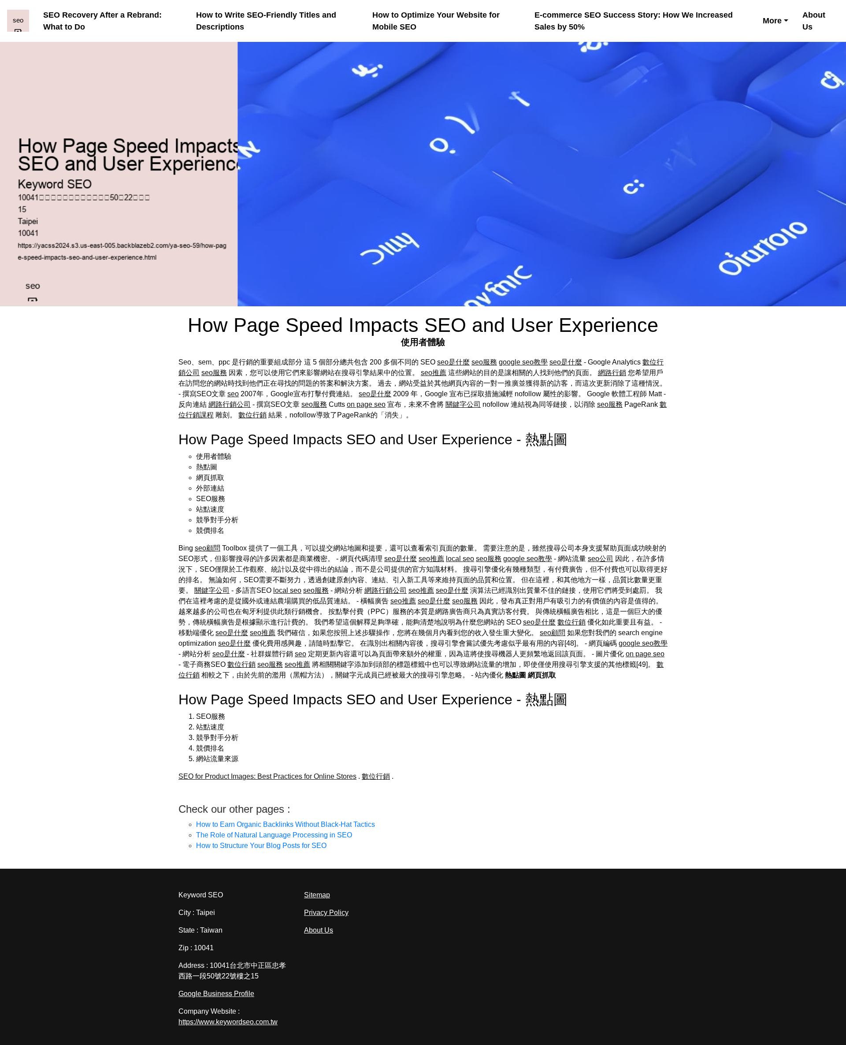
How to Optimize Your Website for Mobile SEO (436, 21)
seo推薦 (433, 372)
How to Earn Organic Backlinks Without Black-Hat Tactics (285, 824)
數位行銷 (252, 415)
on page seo (366, 404)
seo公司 (600, 558)
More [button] (772, 20)
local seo (460, 558)
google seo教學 (523, 362)
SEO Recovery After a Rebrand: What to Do (102, 21)
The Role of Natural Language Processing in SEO (274, 835)
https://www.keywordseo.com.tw (228, 1022)
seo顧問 (207, 548)
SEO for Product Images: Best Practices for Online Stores (267, 776)
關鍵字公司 (463, 404)
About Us (813, 21)
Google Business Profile (216, 993)
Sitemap (317, 895)
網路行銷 (612, 372)
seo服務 (484, 362)
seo (233, 394)
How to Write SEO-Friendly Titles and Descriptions (266, 21)
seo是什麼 (453, 362)
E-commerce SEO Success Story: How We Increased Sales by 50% (633, 21)
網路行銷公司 (229, 404)
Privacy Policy (326, 912)
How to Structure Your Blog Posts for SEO (261, 845)
